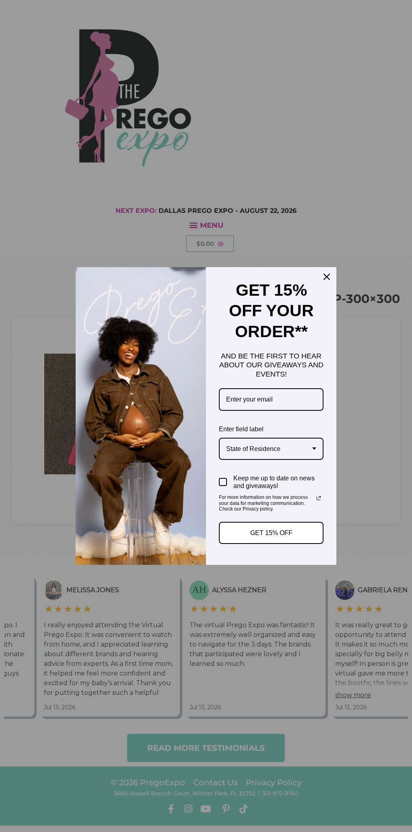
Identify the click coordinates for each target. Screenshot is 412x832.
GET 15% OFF (271, 532)
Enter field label (241, 429)
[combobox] (271, 449)
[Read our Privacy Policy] (318, 498)
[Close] (326, 276)
